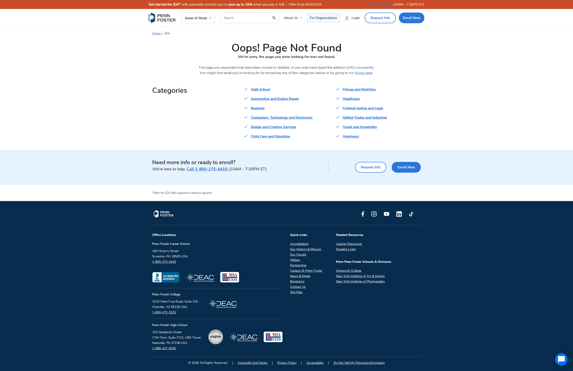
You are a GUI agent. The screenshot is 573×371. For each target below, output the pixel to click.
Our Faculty (298, 254)
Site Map (296, 292)
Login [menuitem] (356, 18)
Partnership (298, 265)
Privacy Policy (287, 363)
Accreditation (299, 244)
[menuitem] (162, 18)
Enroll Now (406, 167)
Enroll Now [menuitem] (411, 18)
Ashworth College (348, 271)
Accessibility (315, 363)
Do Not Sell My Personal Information (359, 363)
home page (363, 72)
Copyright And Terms (252, 363)
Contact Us (298, 287)
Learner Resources (349, 244)
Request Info (371, 167)
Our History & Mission (305, 249)
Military (295, 260)
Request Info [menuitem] (380, 18)
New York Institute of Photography (360, 281)
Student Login (346, 249)
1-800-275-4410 (379, 4)
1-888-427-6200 (164, 348)
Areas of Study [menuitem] (196, 18)
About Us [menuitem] (291, 18)
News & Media (300, 276)
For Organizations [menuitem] (323, 18)
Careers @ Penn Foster (306, 271)
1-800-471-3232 (164, 312)
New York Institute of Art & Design (360, 276)
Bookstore (297, 281)
